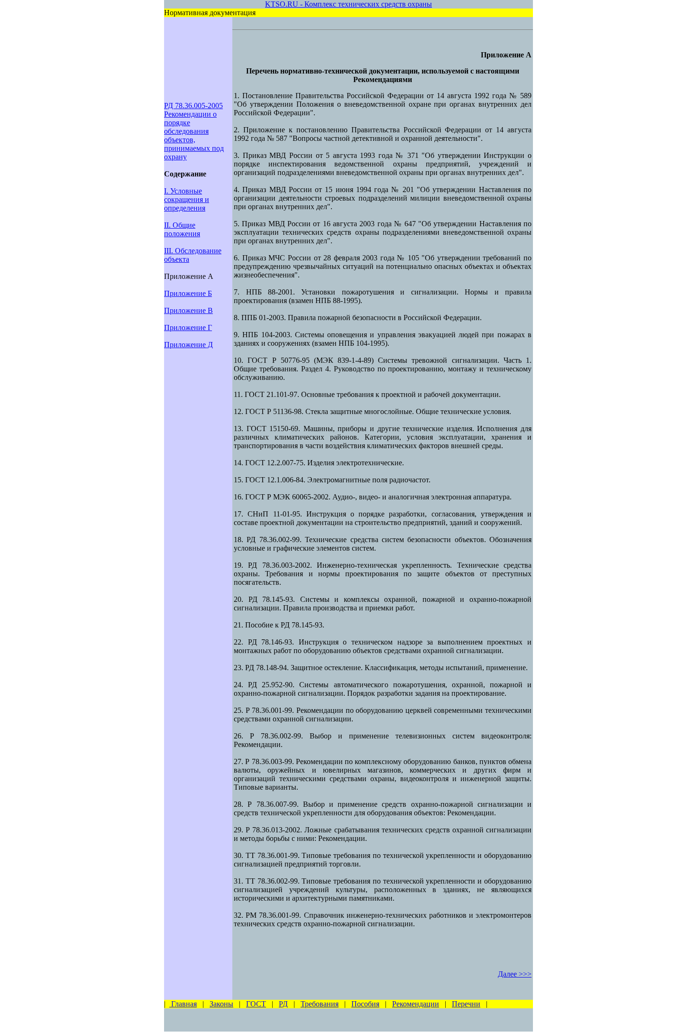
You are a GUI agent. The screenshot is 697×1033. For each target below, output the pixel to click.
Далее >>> (515, 974)
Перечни (466, 1004)
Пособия (365, 1004)
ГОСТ (256, 1004)
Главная (183, 1004)
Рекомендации (415, 1004)
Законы (221, 1004)
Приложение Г (188, 327)
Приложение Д (188, 345)
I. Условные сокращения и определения (186, 199)
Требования (320, 1004)
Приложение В (188, 310)
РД (283, 1004)
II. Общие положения (182, 229)
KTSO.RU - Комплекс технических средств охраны (348, 4)
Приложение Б (188, 293)
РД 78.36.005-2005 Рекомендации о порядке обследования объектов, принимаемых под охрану (194, 131)
